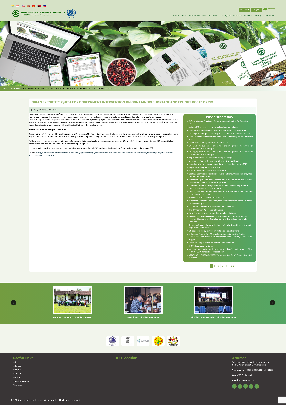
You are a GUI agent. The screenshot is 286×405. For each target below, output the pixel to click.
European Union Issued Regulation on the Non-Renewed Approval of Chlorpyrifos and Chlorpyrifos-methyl (218, 187)
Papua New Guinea (21, 381)
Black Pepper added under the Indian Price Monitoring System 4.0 (217, 130)
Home (176, 15)
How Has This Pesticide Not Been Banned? (207, 197)
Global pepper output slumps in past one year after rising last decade (219, 133)
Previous (85, 341)
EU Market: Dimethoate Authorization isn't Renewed (211, 206)
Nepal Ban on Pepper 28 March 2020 (205, 167)
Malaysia (17, 370)
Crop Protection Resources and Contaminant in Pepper (213, 213)
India (15, 362)
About (183, 15)
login (256, 9)
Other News (15, 88)
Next (200, 341)
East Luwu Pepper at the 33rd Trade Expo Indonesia (211, 242)
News (214, 15)
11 (226, 266)
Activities (206, 15)
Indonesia (17, 366)
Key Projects (225, 15)
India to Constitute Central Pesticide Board (207, 170)
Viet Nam (17, 377)
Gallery (258, 15)
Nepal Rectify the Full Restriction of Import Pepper (211, 157)
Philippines (17, 385)
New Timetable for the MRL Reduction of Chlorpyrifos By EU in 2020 (218, 164)
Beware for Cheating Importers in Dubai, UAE (208, 142)
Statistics (248, 15)
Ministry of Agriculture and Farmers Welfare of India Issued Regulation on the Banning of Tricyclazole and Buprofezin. (220, 181)
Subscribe (244, 9)
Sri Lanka (17, 373)
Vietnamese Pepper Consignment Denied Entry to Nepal (214, 161)
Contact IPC (269, 15)
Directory (237, 15)
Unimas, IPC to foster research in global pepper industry (213, 127)
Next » (232, 266)
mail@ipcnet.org (246, 380)
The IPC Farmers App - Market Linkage (206, 210)
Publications (194, 15)
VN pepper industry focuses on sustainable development (214, 231)
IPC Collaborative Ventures (201, 246)
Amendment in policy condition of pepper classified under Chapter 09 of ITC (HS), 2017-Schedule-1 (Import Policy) (220, 250)
